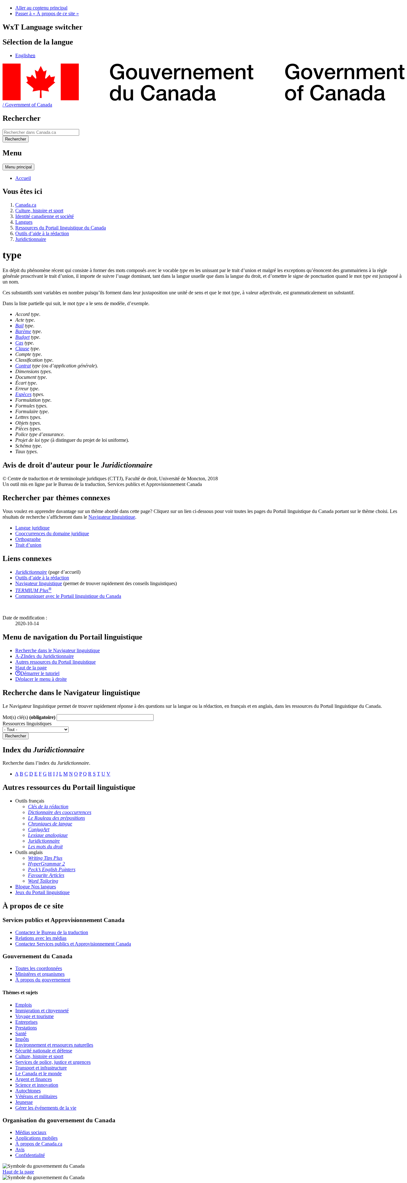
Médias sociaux (30, 1132)
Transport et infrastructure (41, 1067)
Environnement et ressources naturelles (54, 1045)
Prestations (26, 1027)
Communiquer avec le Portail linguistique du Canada (68, 596)
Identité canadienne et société (44, 216)
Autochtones (28, 1090)
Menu (18, 167)
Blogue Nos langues (35, 886)
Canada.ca (25, 205)
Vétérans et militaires (36, 1096)
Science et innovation (36, 1085)
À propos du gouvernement (42, 979)
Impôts (22, 1039)
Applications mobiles (36, 1138)
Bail (19, 325)
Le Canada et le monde (38, 1073)
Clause (22, 348)
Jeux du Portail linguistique (42, 892)
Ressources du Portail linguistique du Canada (60, 227)
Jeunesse (24, 1102)
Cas (19, 342)
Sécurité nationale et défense (43, 1050)
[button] (57, 650)
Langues (23, 222)
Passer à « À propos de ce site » (47, 13)
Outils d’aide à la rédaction (42, 233)
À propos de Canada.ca (38, 1143)
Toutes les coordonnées (38, 968)
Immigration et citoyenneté (42, 1010)
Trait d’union (28, 545)
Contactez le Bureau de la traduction (51, 932)
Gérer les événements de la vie (45, 1108)
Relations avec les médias (40, 938)
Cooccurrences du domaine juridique (52, 533)
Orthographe (28, 539)
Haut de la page (18, 1171)
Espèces (23, 394)
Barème (23, 331)
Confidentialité (30, 1155)
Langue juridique (32, 527)
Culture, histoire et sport (39, 210)
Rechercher (15, 736)
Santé (20, 1033)
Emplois (23, 1005)
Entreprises (26, 1022)
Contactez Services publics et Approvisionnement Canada (73, 944)
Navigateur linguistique (111, 517)
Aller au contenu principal (41, 7)
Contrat (23, 365)
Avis (19, 1149)
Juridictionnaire (30, 239)
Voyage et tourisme (34, 1016)
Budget (22, 337)
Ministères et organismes (40, 974)
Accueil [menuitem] (23, 178)
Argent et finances (33, 1079)
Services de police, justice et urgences (53, 1062)
